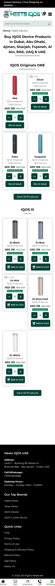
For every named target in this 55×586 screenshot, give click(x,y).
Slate (15, 156)
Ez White (14, 355)
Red (15, 98)
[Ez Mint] (14, 277)
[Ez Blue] (40, 230)
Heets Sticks (11, 500)
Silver (40, 79)
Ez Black (15, 242)
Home (6, 30)
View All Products (27, 196)
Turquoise (40, 156)
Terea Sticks (11, 506)
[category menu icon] (50, 15)
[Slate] (14, 144)
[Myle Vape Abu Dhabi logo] (22, 14)
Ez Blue (40, 242)
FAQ (6, 532)
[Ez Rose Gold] (40, 287)
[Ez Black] (14, 230)
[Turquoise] (40, 144)
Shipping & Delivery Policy (19, 549)
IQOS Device (11, 511)
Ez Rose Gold (40, 299)
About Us (9, 566)
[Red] (14, 86)
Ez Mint (14, 280)
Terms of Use (11, 543)
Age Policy (10, 560)
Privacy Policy (12, 538)
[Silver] (40, 76)
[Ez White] (14, 343)
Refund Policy (12, 555)
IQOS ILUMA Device (15, 517)
